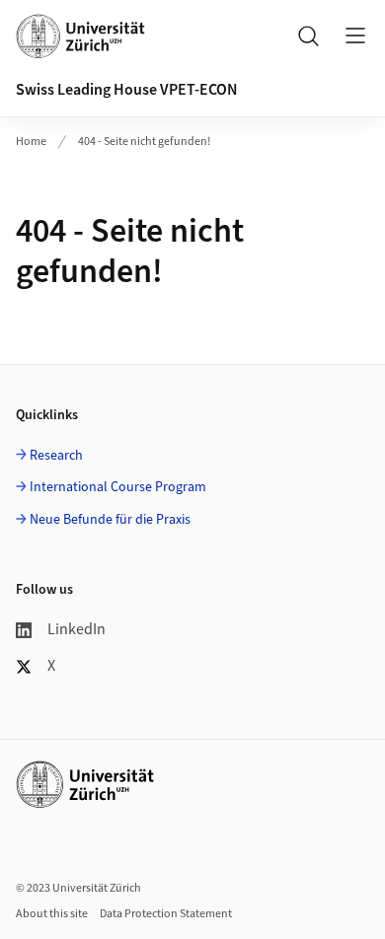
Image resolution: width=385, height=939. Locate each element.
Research (56, 456)
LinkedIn (76, 629)
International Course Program (118, 487)
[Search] (308, 35)
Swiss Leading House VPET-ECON (127, 90)
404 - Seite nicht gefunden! (144, 141)
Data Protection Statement (166, 913)
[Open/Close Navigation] (355, 35)
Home (31, 141)
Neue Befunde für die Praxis (110, 520)
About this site (52, 913)
